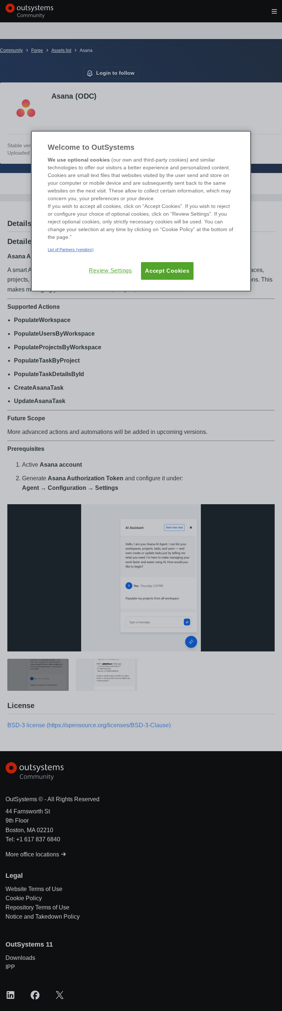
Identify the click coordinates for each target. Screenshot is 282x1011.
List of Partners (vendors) (71, 249)
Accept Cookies (167, 271)
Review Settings (110, 270)
